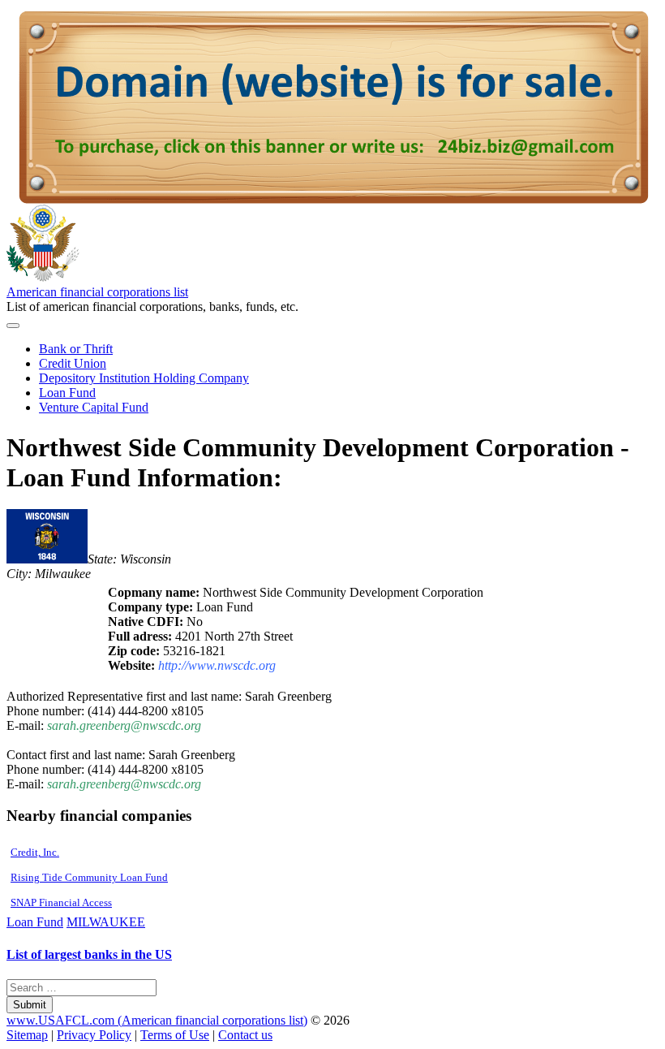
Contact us (245, 1035)
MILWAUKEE (105, 922)
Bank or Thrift (76, 349)
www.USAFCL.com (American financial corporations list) (156, 1020)
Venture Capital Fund (93, 407)
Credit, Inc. (35, 852)
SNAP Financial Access (61, 902)
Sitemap (27, 1035)
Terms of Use (174, 1035)
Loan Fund (67, 392)
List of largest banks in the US (89, 954)
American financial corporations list (97, 292)
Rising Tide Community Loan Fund (89, 877)
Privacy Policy (94, 1035)
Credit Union (72, 363)
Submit (29, 1005)
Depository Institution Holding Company (144, 378)
